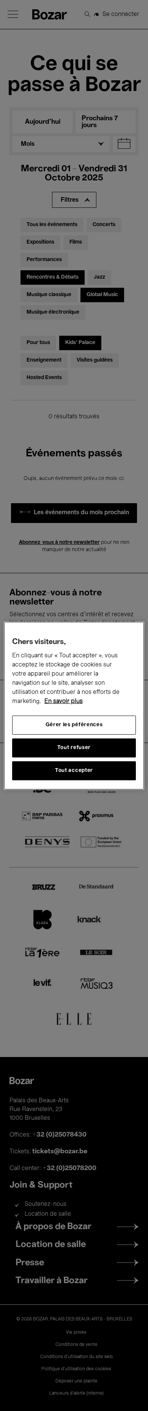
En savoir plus (63, 701)
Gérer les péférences (74, 724)
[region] (74, 706)
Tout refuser (74, 747)
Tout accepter (74, 770)
